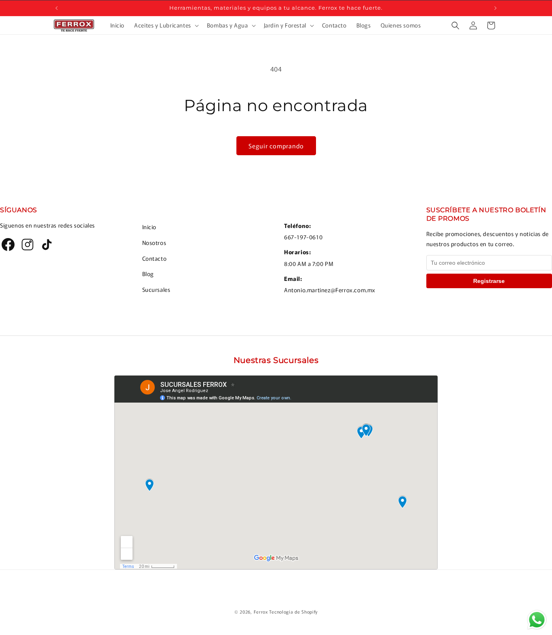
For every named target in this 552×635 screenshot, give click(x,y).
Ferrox (261, 611)
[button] (165, 25)
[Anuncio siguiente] (495, 8)
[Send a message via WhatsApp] (537, 620)
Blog (148, 274)
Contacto (154, 258)
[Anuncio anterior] (56, 8)
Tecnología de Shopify (293, 611)
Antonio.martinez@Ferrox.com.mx (329, 290)
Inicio (149, 227)
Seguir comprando (276, 145)
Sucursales (156, 289)
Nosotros (154, 242)
